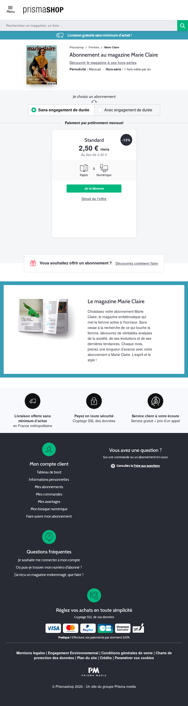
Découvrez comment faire (137, 263)
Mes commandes (49, 495)
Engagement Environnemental (73, 652)
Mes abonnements (49, 487)
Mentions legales (30, 652)
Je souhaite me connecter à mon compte (49, 560)
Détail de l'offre (94, 198)
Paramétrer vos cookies (134, 657)
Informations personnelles (49, 480)
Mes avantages (49, 502)
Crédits (106, 657)
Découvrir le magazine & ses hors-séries (103, 62)
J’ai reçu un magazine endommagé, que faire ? (49, 575)
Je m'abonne (94, 188)
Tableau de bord (49, 472)
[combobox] (88, 25)
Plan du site (87, 657)
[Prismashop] (43, 10)
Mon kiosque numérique (49, 509)
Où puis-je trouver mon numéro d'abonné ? (49, 568)
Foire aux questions (147, 466)
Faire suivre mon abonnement (49, 517)
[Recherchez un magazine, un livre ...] (182, 25)
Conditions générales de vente (127, 652)
